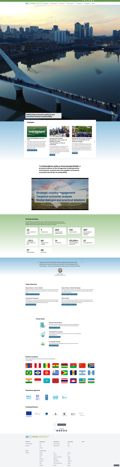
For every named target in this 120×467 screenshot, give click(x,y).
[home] (38, 437)
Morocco (69, 452)
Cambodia (41, 461)
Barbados (41, 454)
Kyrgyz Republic (56, 461)
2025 (40, 443)
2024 (40, 445)
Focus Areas (62, 3)
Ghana (40, 463)
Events (69, 445)
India (54, 452)
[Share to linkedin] (64, 430)
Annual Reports (42, 441)
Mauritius (55, 465)
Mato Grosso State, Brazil (58, 463)
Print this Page (61, 424)
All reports (41, 447)
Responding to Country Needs (32, 294)
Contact (93, 3)
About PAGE (46, 3)
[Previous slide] (25, 142)
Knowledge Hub (87, 3)
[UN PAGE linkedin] (85, 1)
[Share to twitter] (57, 430)
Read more (30, 153)
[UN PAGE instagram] (87, 1)
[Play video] (60, 194)
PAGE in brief (28, 441)
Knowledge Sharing (54, 345)
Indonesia (55, 454)
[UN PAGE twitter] (82, 1)
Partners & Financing (29, 443)
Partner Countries (70, 3)
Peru (68, 454)
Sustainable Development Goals (69, 304)
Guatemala (41, 465)
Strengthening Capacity (55, 336)
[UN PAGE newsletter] (91, 1)
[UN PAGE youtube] (89, 1)
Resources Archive (57, 443)
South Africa (70, 461)
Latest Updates (79, 3)
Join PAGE (27, 452)
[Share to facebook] (59, 430)
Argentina (41, 452)
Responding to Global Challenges (69, 294)
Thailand (69, 463)
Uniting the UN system (31, 304)
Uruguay (69, 465)
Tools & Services (54, 3)
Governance (27, 445)
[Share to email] (66, 430)
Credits (83, 441)
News (69, 443)
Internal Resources (57, 445)
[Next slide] (95, 142)
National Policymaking (54, 327)
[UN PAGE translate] (93, 1)
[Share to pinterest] (62, 430)
